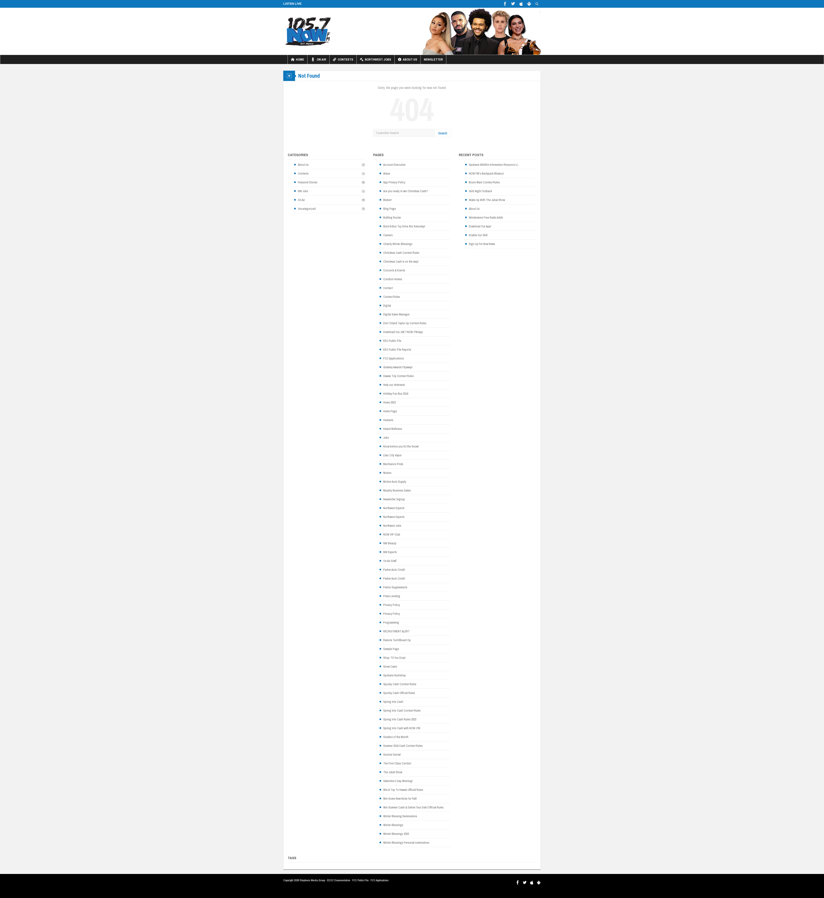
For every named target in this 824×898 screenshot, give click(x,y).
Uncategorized (307, 209)
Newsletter (433, 59)
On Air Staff (389, 561)
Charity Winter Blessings (397, 244)
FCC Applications (393, 358)
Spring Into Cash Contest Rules (402, 710)
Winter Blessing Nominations (400, 816)
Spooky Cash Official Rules (399, 693)
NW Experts (390, 552)
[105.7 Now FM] (308, 31)
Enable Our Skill (478, 235)
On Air (321, 59)
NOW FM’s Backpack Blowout (486, 173)
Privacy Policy (391, 605)
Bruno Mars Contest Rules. (484, 182)
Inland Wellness (392, 429)
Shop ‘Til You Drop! (394, 658)
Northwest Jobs (378, 59)
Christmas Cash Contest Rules (401, 253)
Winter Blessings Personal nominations (406, 843)
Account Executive (394, 165)
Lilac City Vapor (392, 455)
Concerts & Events (394, 270)
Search (442, 133)
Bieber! (387, 200)
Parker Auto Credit (394, 570)
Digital (387, 305)
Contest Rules (391, 297)
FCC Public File (360, 880)
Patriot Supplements (395, 587)
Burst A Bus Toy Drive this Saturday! (404, 226)
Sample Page (391, 649)
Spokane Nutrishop (394, 675)
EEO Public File (392, 341)
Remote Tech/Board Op (397, 640)
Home (300, 59)
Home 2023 (389, 402)
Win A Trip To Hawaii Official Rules (403, 790)
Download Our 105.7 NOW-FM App (403, 332)
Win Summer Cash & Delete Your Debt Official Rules (413, 807)
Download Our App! (480, 226)
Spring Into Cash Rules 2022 (399, 719)
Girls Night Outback (480, 191)
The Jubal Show (392, 772)
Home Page (390, 411)
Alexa (386, 173)
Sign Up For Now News (482, 244)
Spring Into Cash (393, 702)
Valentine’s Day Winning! (398, 781)
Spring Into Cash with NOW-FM (401, 728)
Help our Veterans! (394, 385)
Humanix (388, 420)
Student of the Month (395, 737)
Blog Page (389, 209)
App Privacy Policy (394, 182)
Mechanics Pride (393, 464)
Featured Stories (307, 182)
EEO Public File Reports (397, 350)
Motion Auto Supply (394, 482)
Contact (388, 288)
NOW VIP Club (391, 534)
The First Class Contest (397, 763)
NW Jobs (303, 191)
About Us (410, 59)
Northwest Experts (393, 508)
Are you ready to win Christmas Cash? (405, 191)
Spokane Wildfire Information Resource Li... (494, 165)
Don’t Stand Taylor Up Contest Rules (404, 323)
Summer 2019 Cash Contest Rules (403, 746)
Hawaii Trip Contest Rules (398, 376)
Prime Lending (391, 596)
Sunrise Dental (392, 754)
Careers (388, 235)
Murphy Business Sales (397, 490)
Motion (387, 473)
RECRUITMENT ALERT (396, 631)
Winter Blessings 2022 (396, 834)
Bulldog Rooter (392, 217)
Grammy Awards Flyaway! (397, 367)
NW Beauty (389, 543)
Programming (391, 622)
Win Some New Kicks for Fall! (400, 799)
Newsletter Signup (394, 499)
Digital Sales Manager (396, 314)
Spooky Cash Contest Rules (399, 684)
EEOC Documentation (338, 880)
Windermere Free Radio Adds (486, 217)
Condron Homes (392, 279)
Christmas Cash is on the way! (400, 261)
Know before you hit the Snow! (401, 446)
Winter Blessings (393, 825)
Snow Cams (390, 666)
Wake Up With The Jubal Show (487, 200)
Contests (345, 59)
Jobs (386, 438)
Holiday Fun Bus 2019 (395, 394)
